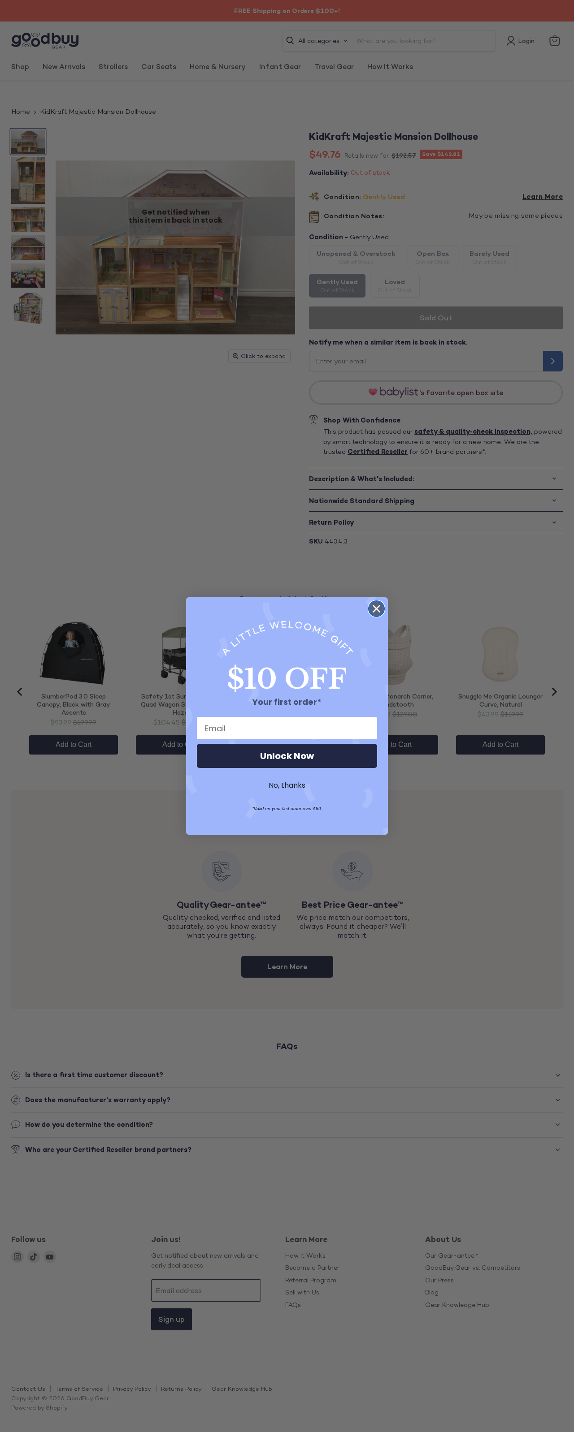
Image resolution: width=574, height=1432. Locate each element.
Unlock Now (287, 756)
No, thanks (287, 785)
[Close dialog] (376, 609)
